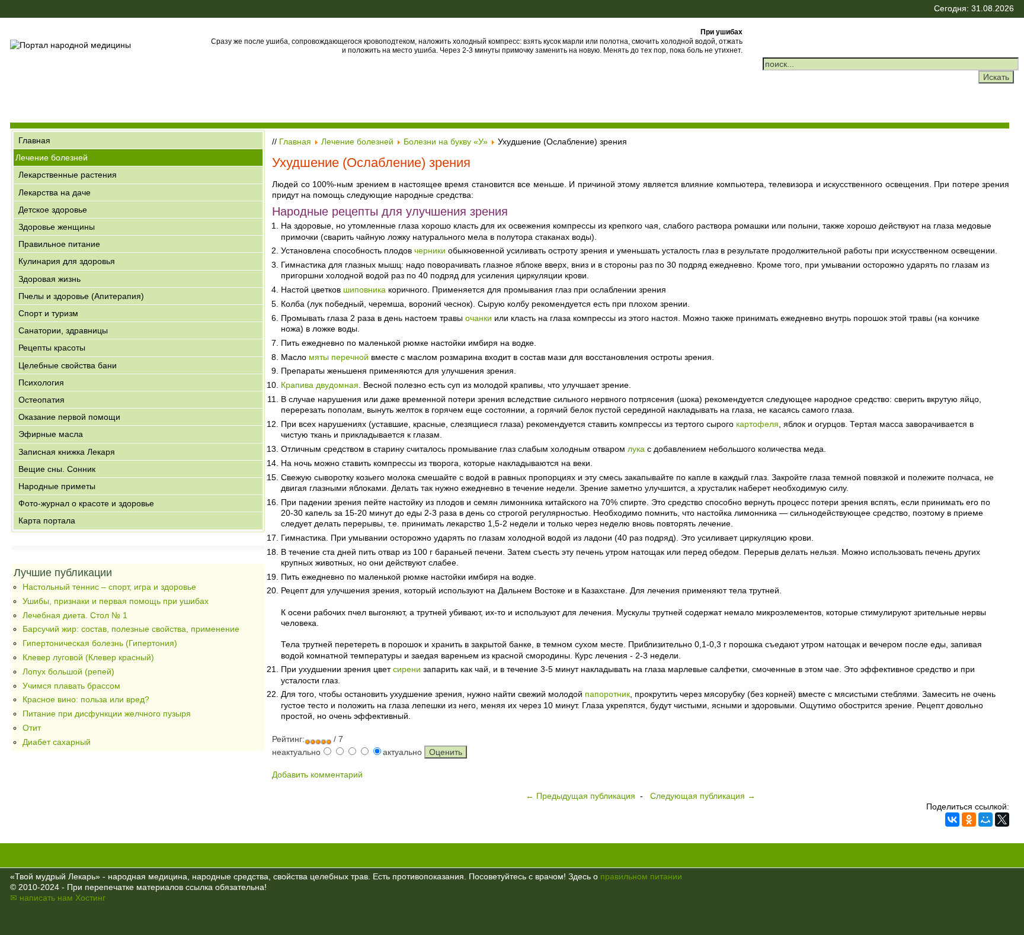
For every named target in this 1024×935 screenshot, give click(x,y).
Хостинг (90, 897)
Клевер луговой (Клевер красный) (88, 657)
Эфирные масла (50, 434)
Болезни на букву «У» (446, 141)
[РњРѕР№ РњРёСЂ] (985, 819)
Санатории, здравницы (63, 330)
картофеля (757, 424)
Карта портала (46, 520)
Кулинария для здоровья (66, 261)
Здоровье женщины (56, 227)
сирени (407, 669)
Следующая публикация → (703, 796)
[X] (1002, 819)
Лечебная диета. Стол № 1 (75, 615)
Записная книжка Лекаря (66, 452)
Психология (41, 382)
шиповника (364, 289)
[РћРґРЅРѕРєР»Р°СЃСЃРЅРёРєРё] (969, 819)
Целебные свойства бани (67, 365)
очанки (478, 318)
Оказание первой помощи (69, 417)
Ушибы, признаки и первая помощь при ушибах (116, 601)
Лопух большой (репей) (68, 671)
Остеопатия (41, 399)
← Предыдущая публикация (580, 796)
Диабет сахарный (57, 742)
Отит (32, 727)
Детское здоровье (52, 209)
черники (430, 250)
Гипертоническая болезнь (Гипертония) (100, 643)
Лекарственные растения (67, 174)
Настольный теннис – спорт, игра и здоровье (109, 587)
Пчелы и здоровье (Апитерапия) (81, 296)
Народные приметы (56, 486)
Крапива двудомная (320, 385)
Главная (34, 140)
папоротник (607, 694)
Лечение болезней (51, 157)
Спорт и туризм (48, 313)
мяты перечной (339, 357)
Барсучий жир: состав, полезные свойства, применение (131, 629)
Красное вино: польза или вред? (86, 699)
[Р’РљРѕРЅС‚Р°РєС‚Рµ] (952, 819)
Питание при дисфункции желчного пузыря (107, 713)
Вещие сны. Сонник (56, 469)
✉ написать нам (41, 897)
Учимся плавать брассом (71, 685)
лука (636, 449)
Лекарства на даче (54, 192)
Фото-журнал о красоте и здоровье (86, 503)
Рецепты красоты (51, 347)
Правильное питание (59, 244)
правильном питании (641, 876)
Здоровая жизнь (49, 279)
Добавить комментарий (317, 774)
